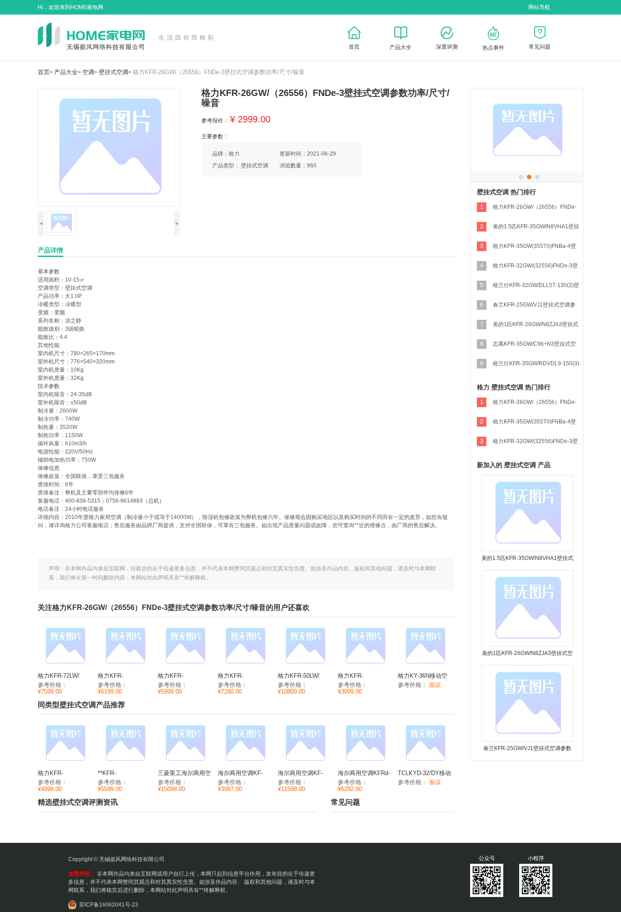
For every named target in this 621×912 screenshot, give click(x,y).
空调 (88, 72)
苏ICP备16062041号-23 (108, 905)
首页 (44, 72)
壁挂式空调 (113, 72)
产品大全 (66, 72)
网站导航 (539, 7)
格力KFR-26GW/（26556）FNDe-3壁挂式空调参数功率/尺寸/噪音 (219, 72)
